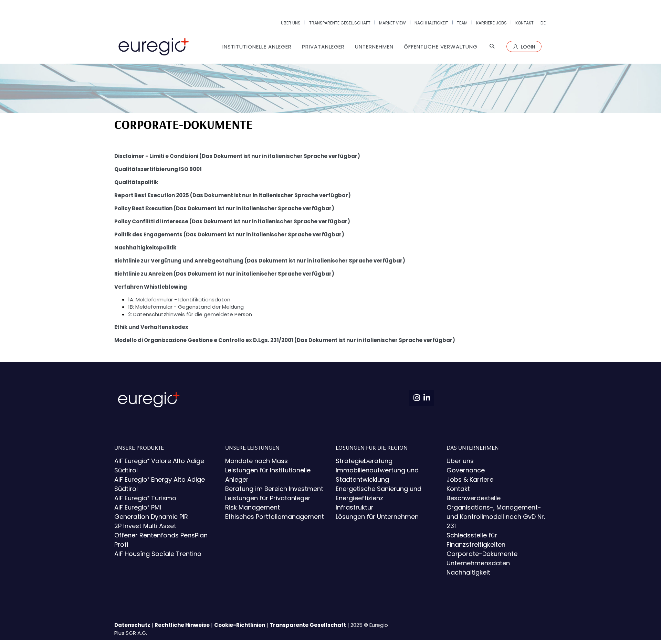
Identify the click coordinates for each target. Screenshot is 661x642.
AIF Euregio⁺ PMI (137, 507)
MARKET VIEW (392, 23)
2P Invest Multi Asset (145, 526)
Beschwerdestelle (474, 498)
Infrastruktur (355, 507)
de (543, 23)
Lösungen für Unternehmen (377, 516)
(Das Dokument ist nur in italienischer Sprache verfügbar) (254, 273)
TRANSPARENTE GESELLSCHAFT (339, 23)
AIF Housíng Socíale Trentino (157, 553)
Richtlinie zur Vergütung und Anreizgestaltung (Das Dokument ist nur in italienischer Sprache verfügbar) (259, 260)
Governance (466, 470)
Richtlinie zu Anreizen (144, 273)
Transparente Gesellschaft (308, 625)
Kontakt (458, 488)
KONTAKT (524, 23)
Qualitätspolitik (136, 182)
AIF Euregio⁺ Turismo (145, 498)
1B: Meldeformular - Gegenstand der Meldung (186, 306)
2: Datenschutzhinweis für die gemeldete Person (190, 314)
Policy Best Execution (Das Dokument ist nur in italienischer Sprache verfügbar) (224, 208)
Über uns (460, 461)
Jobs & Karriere (470, 479)
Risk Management (252, 507)
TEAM (462, 23)
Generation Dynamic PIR (151, 516)
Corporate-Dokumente (482, 553)
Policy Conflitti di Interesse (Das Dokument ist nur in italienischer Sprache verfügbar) (232, 221)
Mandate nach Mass (256, 461)
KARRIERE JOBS (491, 23)
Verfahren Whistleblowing (150, 286)
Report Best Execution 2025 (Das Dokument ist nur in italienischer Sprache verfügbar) (232, 195)
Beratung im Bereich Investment (274, 488)
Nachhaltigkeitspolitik (145, 247)
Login (527, 46)
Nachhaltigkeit (468, 572)
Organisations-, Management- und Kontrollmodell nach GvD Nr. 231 (496, 516)
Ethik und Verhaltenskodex (151, 327)
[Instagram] (416, 398)
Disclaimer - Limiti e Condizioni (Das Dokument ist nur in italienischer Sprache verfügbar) (237, 156)
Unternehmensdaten (478, 563)
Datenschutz (132, 625)
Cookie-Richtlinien (239, 625)
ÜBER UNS (291, 23)
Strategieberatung (364, 461)
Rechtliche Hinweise (182, 625)
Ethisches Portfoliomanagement (274, 516)
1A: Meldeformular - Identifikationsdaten (179, 299)
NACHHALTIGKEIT (431, 23)
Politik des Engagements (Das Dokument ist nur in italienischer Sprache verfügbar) (229, 234)
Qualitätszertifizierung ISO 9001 (158, 169)
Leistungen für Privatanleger (268, 498)
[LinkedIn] (426, 398)
